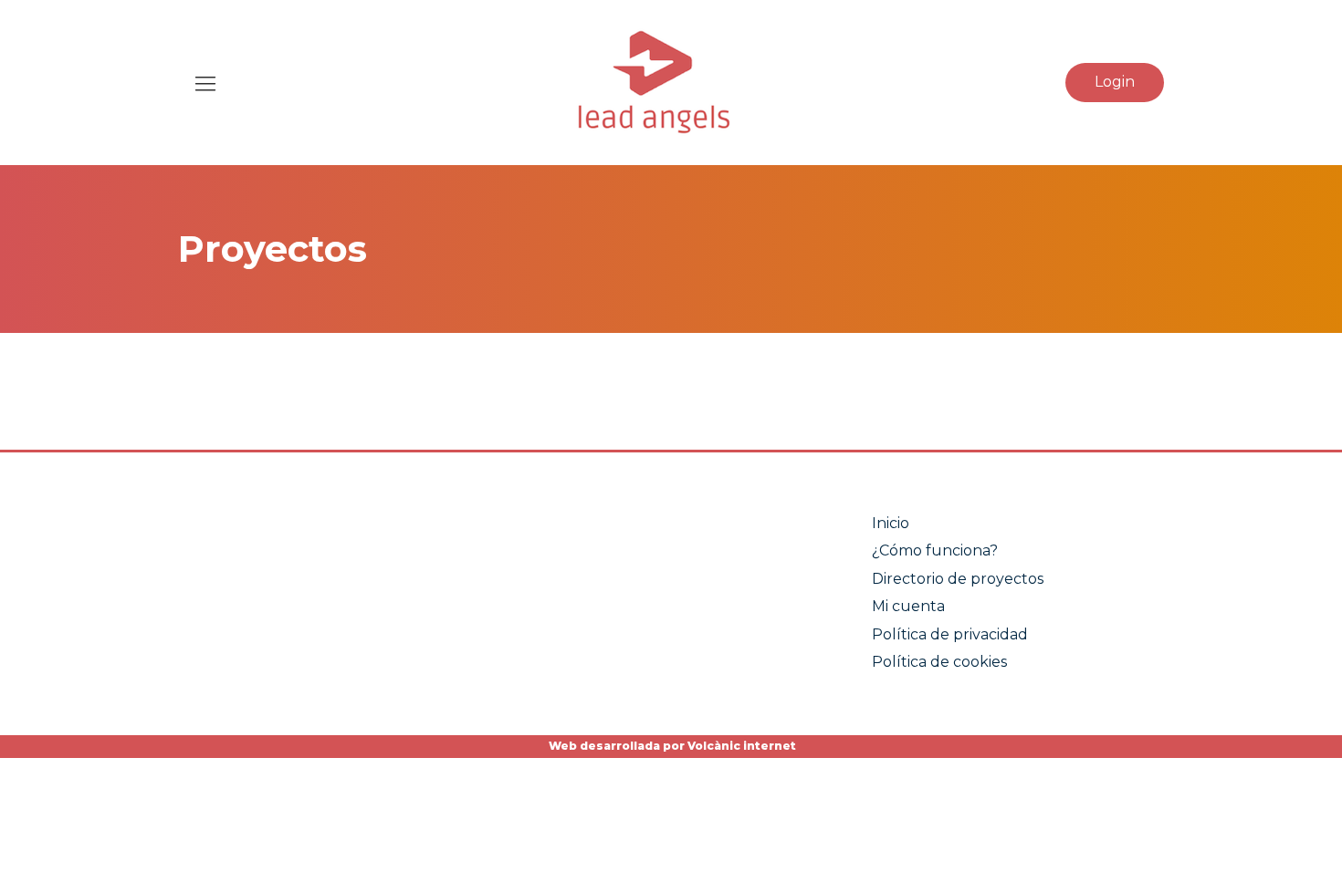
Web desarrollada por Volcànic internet (671, 746)
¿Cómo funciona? (935, 550)
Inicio (890, 523)
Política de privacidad (950, 634)
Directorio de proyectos (957, 578)
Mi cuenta (908, 606)
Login (1115, 81)
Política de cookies (939, 661)
